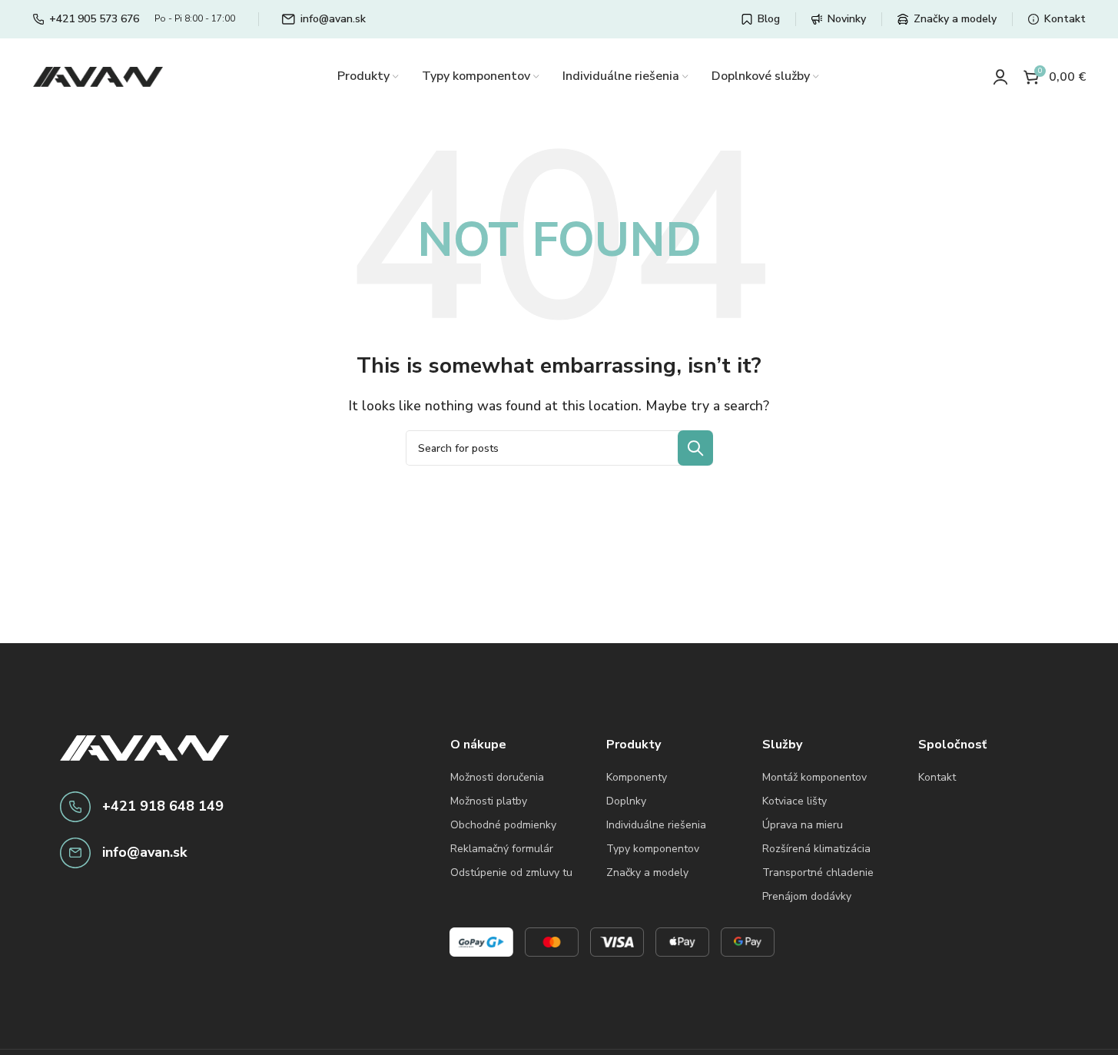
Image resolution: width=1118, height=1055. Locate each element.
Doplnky (626, 801)
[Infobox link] (86, 19)
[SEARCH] (695, 448)
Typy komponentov (652, 848)
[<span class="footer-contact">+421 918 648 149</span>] (75, 806)
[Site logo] (98, 76)
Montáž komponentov (814, 777)
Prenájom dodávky (806, 896)
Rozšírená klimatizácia (816, 848)
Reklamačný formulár (501, 848)
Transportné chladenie (818, 872)
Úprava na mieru (802, 825)
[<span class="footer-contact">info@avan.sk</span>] (75, 853)
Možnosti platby (488, 801)
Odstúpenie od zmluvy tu (511, 872)
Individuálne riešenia (656, 825)
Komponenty (636, 777)
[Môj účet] (1000, 76)
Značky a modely (647, 872)
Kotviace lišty (794, 801)
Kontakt (937, 777)
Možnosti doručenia (497, 777)
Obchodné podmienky (503, 825)
